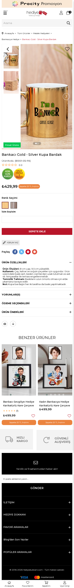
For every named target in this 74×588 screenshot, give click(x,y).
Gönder (37, 488)
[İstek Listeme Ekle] (5, 324)
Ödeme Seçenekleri (16, 303)
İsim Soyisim (9, 211)
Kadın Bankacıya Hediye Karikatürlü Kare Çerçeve (21, 403)
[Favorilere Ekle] (67, 49)
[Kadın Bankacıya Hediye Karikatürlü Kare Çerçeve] (21, 370)
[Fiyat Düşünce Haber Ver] (13, 324)
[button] (36, 143)
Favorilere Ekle (35, 416)
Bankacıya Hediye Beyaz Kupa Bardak (57, 403)
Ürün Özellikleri (14, 262)
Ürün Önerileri (13, 312)
